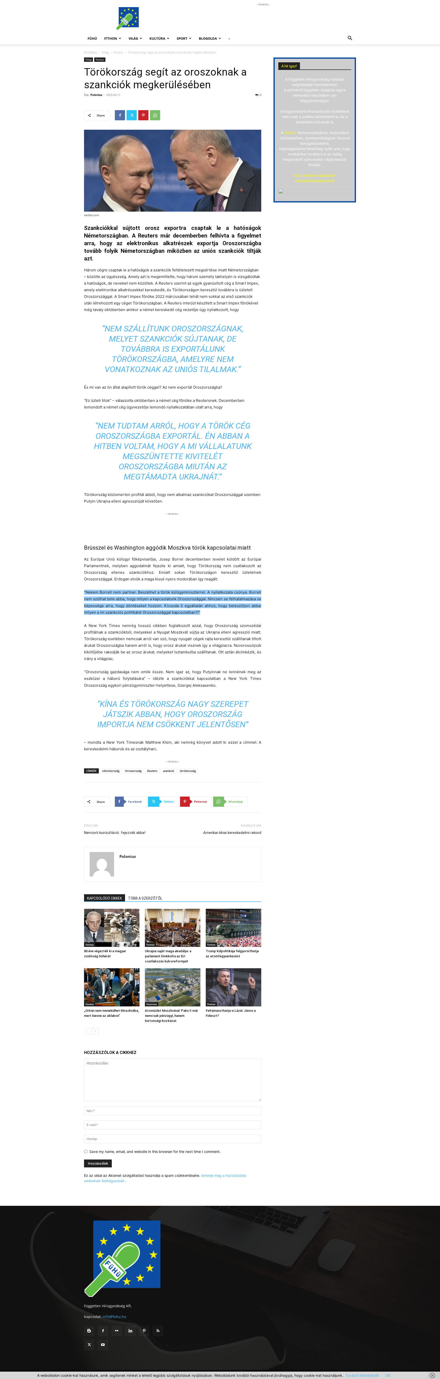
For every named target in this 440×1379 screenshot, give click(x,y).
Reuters (152, 771)
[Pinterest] (143, 115)
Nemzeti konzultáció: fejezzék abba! (114, 832)
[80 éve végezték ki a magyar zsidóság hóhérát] (112, 928)
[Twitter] (132, 115)
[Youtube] (103, 1345)
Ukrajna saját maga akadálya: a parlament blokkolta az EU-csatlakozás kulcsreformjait (168, 956)
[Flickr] (117, 1331)
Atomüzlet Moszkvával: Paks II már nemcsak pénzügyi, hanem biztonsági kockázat (171, 1016)
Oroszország (133, 771)
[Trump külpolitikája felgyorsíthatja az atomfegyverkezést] (233, 928)
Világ (133, 38)
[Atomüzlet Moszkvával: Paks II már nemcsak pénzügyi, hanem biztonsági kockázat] (172, 987)
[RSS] (158, 1331)
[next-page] (95, 1031)
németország (110, 771)
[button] (350, 38)
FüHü (92, 38)
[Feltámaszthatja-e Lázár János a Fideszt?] (233, 987)
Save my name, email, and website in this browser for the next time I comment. (155, 1151)
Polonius (96, 95)
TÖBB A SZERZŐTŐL (145, 898)
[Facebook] (120, 115)
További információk (362, 1375)
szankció (168, 771)
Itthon (110, 38)
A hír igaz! (289, 66)
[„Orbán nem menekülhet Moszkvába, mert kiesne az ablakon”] (112, 987)
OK (387, 1375)
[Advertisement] (263, 18)
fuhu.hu (290, 132)
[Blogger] (89, 1331)
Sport (182, 38)
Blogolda (208, 38)
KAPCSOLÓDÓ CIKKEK (104, 898)
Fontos (118, 52)
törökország (188, 771)
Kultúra (157, 38)
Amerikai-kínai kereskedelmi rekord (232, 832)
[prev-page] (87, 1031)
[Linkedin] (130, 1331)
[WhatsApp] (155, 115)
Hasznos (151, 1004)
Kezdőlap (90, 52)
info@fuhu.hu (114, 1316)
